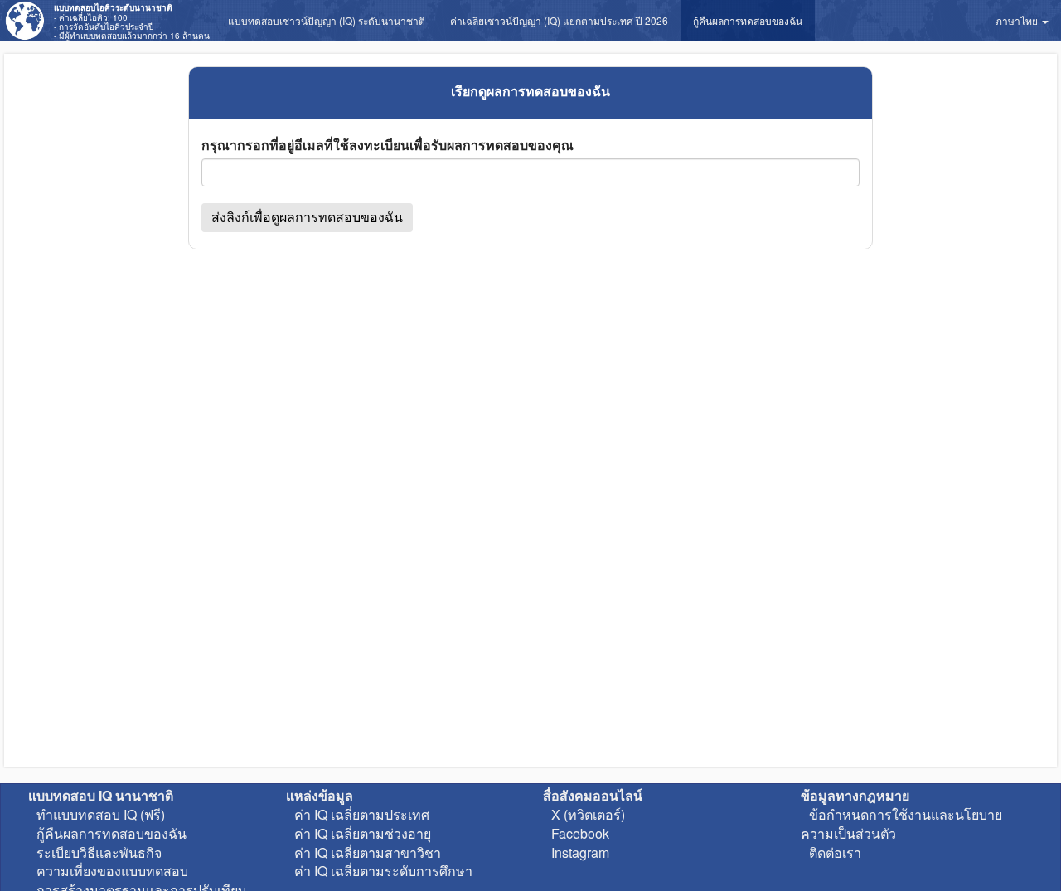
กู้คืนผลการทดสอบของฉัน (747, 20)
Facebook (580, 833)
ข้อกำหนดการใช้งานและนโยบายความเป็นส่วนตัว (901, 824)
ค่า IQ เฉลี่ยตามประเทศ (361, 814)
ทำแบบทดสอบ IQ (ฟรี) (100, 814)
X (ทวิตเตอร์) (588, 814)
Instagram (580, 852)
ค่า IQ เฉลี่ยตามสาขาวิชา (367, 852)
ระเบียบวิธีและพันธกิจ (99, 852)
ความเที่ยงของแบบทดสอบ (112, 870)
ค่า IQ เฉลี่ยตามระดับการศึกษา (383, 870)
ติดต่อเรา (835, 852)
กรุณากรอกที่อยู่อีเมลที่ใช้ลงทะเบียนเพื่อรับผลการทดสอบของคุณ (387, 145)
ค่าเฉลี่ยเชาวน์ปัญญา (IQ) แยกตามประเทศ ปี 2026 (559, 20)
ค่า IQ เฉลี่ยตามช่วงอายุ (362, 833)
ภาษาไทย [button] (1018, 20)
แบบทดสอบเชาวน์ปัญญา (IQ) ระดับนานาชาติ (326, 20)
